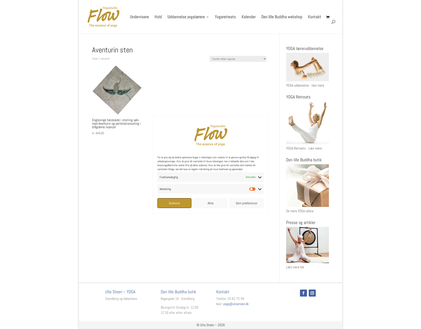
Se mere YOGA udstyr (300, 211)
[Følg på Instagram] (312, 293)
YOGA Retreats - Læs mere (304, 148)
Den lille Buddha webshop (281, 17)
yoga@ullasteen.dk (236, 304)
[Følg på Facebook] (303, 293)
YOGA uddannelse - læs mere (305, 85)
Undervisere (139, 17)
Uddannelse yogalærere (186, 17)
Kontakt (314, 17)
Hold (158, 17)
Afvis (211, 203)
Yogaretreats (225, 17)
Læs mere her (295, 267)
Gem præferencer (246, 203)
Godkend (174, 203)
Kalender (249, 17)
